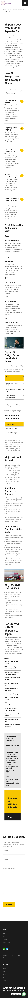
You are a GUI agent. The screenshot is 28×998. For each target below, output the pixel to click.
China (4, 968)
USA (4, 971)
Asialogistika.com (12, 956)
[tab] (14, 110)
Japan (6, 658)
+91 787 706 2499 (12, 745)
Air (3, 977)
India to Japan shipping (11, 694)
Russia (4, 974)
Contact (5, 939)
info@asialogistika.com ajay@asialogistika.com (12, 782)
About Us (5, 933)
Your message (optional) (9, 868)
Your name (5, 850)
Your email (5, 859)
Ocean (4, 980)
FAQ (4, 936)
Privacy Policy (6, 942)
